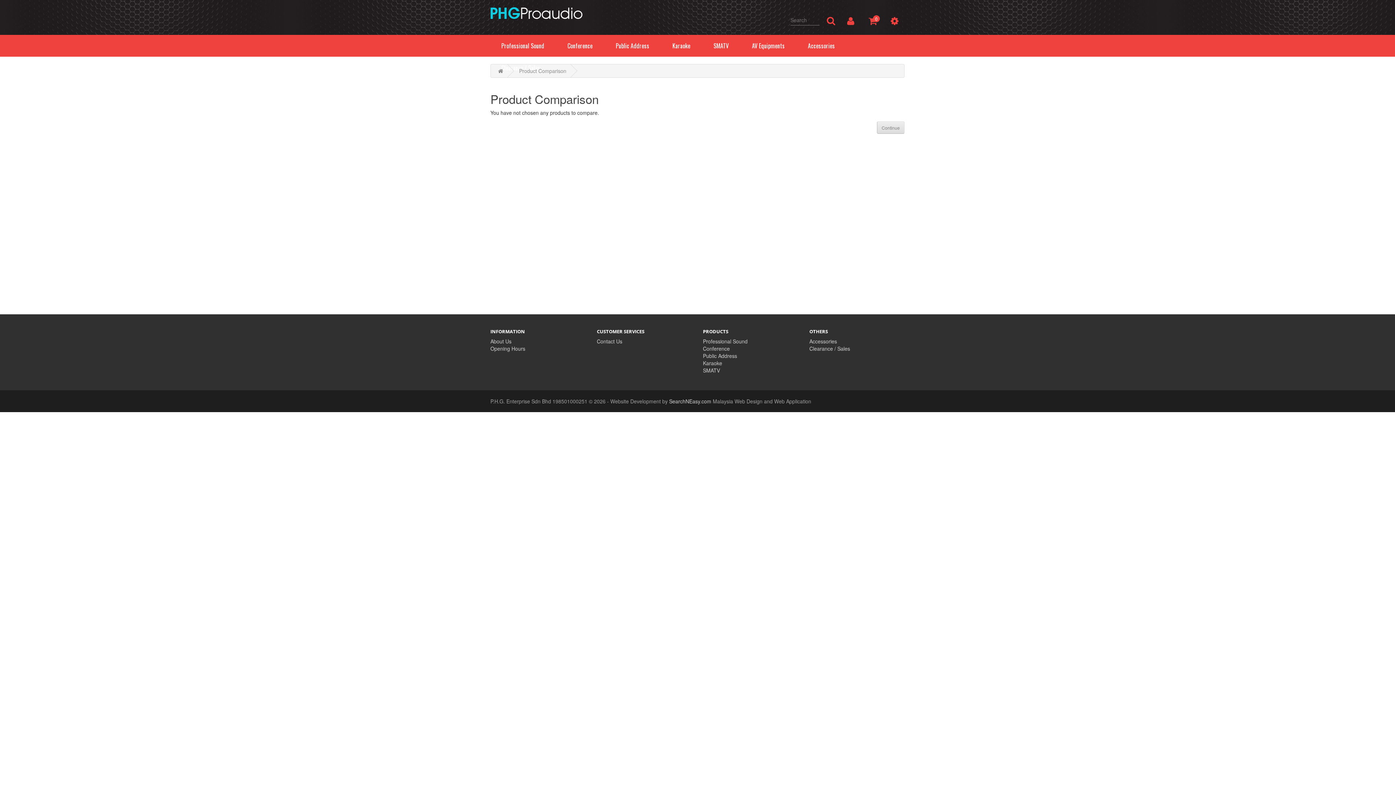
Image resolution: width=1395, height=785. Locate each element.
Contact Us (609, 341)
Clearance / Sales (829, 348)
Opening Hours (507, 348)
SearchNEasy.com (690, 401)
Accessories (823, 341)
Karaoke (712, 363)
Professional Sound (725, 341)
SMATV (711, 370)
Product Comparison (542, 71)
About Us (501, 341)
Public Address (720, 355)
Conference (716, 348)
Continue (891, 128)
